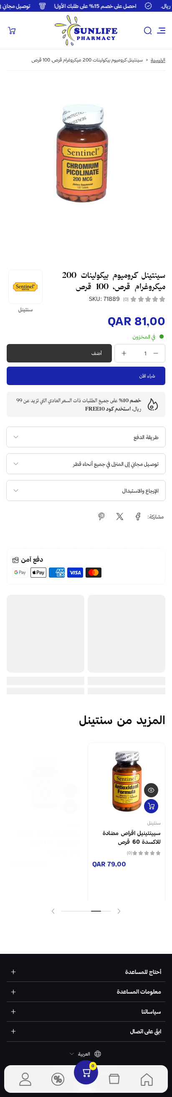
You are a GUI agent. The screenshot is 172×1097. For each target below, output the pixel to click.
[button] (148, 30)
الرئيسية (158, 60)
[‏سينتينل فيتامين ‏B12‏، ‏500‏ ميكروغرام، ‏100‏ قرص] (45, 776)
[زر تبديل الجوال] (160, 31)
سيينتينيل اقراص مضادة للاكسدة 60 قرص (132, 830)
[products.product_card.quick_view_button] (151, 784)
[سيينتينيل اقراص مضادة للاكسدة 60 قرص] (126, 775)
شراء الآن (147, 376)
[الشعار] (86, 30)
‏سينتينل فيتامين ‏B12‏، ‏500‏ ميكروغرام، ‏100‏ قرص (47, 832)
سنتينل (154, 817)
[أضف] (151, 800)
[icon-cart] (12, 31)
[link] (138, 516)
